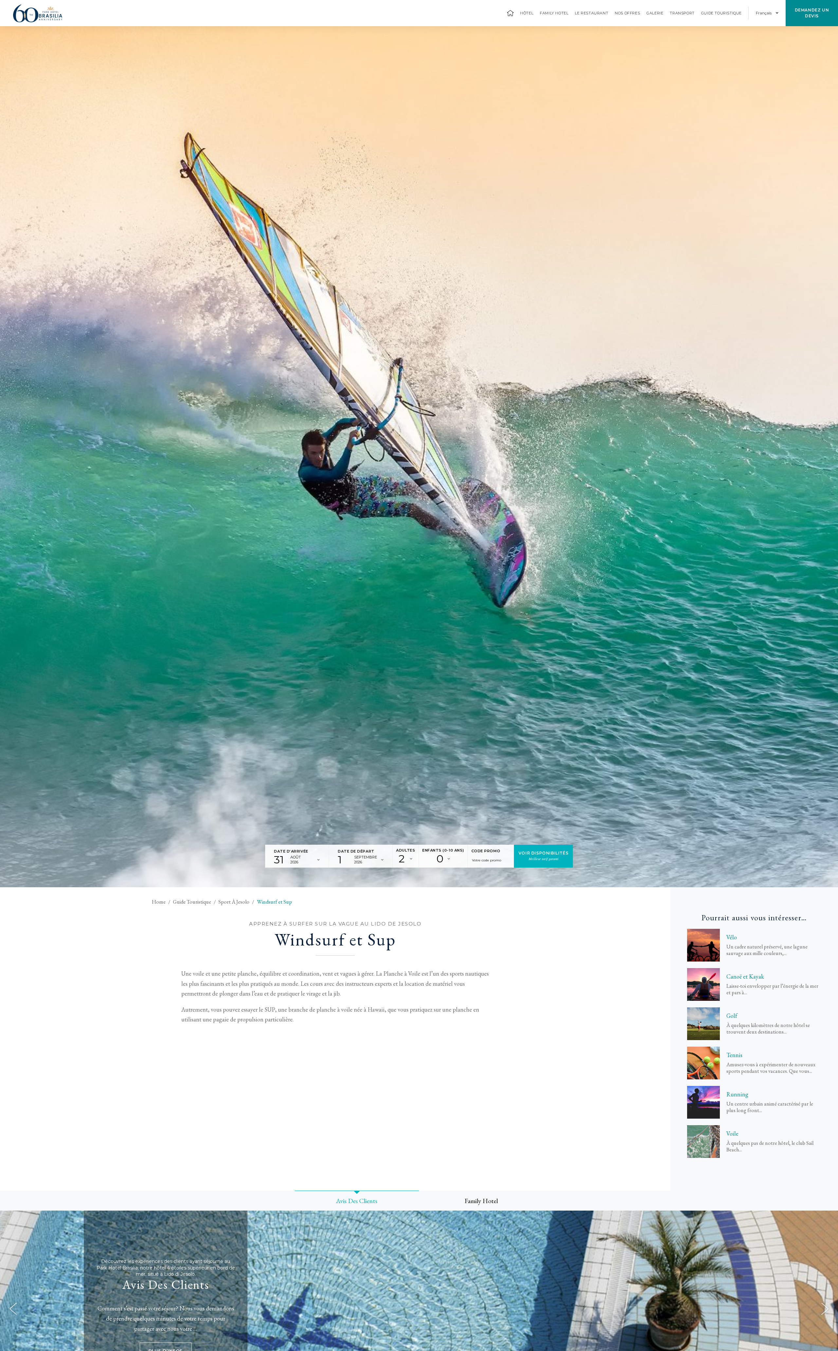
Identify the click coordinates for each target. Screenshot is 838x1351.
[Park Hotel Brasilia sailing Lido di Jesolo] (703, 1141)
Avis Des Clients (165, 1284)
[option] (419, 456)
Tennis (734, 1055)
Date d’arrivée (291, 851)
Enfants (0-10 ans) (443, 850)
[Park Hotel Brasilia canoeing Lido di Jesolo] (703, 984)
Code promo (486, 851)
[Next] (825, 1309)
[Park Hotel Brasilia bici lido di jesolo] (703, 945)
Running (737, 1094)
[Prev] (13, 1309)
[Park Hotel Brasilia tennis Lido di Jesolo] (703, 1063)
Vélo (731, 937)
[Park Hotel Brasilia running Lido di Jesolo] (703, 1102)
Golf (731, 1015)
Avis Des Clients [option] (356, 1201)
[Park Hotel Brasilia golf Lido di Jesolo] (703, 1023)
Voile (732, 1133)
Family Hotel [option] (481, 1201)
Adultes (405, 850)
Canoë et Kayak (745, 976)
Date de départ (356, 851)
